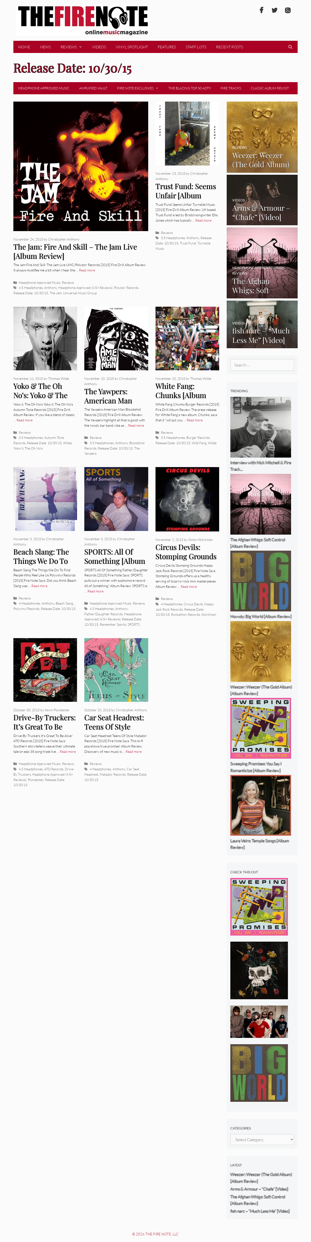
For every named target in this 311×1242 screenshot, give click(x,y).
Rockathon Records (185, 614)
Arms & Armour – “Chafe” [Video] (259, 1188)
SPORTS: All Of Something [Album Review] (114, 561)
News (45, 46)
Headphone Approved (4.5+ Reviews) (85, 288)
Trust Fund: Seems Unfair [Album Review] (186, 195)
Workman (208, 614)
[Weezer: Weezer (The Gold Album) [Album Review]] (262, 169)
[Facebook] (261, 10)
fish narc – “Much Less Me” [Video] (260, 1211)
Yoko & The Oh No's (28, 448)
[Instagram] (287, 10)
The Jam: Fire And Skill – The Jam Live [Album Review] (75, 251)
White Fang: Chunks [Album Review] (181, 395)
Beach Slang (64, 603)
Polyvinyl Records (26, 609)
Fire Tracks (231, 88)
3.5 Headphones (173, 238)
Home (24, 46)
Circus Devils (193, 604)
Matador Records (113, 774)
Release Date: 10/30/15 (30, 293)
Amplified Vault (93, 88)
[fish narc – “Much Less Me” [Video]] (262, 344)
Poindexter (35, 780)
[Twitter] (274, 10)
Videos (99, 46)
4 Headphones (29, 603)
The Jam (56, 293)
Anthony (50, 288)
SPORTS (134, 624)
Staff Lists (196, 46)
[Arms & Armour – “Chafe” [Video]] (262, 222)
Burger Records (198, 437)
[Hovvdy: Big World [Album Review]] (259, 1098)
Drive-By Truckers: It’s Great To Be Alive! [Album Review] (44, 731)
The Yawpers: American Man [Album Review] (109, 400)
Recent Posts (229, 46)
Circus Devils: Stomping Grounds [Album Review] (186, 556)
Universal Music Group (80, 293)
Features (167, 46)
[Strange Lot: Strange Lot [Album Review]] (259, 996)
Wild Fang (199, 443)
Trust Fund (188, 243)
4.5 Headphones (31, 288)
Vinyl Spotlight (132, 46)
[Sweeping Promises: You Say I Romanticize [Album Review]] (259, 932)
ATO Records (53, 769)
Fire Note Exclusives (135, 88)
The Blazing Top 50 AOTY (189, 88)
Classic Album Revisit (270, 88)
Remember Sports (113, 624)
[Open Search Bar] (290, 47)
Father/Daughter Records (103, 614)
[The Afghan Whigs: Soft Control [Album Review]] (262, 295)
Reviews (68, 46)
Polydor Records (126, 288)
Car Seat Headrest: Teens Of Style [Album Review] (114, 726)
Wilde (67, 443)
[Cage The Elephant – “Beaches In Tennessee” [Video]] (259, 1034)
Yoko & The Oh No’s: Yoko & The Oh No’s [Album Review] (40, 400)
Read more (87, 270)
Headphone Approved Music (43, 88)
